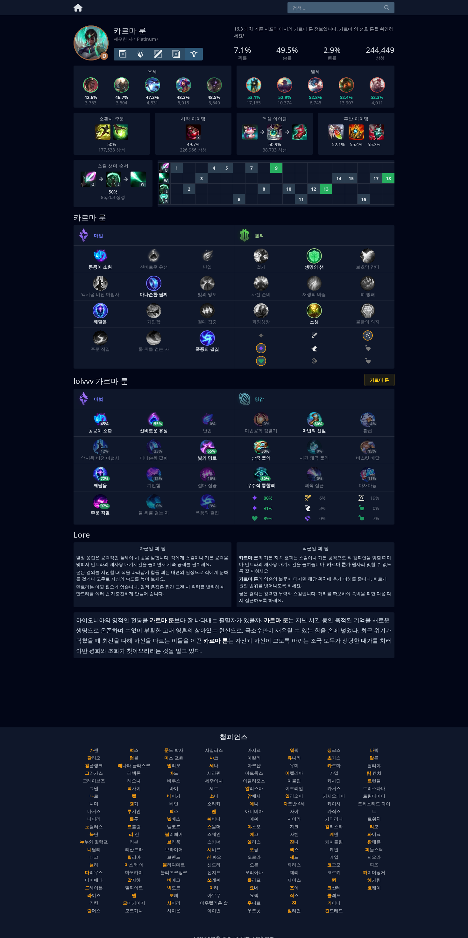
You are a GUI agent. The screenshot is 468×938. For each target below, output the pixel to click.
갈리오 (94, 758)
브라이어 (174, 849)
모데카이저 (134, 903)
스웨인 (214, 834)
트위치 (374, 819)
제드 (294, 857)
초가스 (334, 758)
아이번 (214, 910)
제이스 (294, 880)
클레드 (334, 895)
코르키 (334, 872)
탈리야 (374, 765)
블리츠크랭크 (173, 872)
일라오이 (294, 796)
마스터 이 (134, 865)
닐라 (93, 865)
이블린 (294, 781)
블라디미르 (174, 865)
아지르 (254, 750)
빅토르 (174, 888)
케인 (334, 849)
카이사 (334, 803)
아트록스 (254, 773)
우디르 (254, 903)
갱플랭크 (94, 765)
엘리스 (254, 842)
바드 (173, 773)
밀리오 (174, 765)
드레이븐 (94, 888)
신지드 (214, 872)
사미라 (174, 903)
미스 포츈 (173, 758)
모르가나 (134, 910)
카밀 (334, 773)
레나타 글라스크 (134, 765)
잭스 (294, 849)
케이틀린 (334, 842)
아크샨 (254, 765)
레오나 (134, 781)
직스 (294, 895)
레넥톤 (134, 773)
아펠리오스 (254, 781)
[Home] (78, 7)
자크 (294, 826)
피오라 (374, 857)
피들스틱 (374, 849)
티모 (374, 826)
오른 (254, 865)
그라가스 (94, 773)
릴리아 (134, 857)
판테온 (374, 842)
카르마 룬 (379, 380)
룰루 (134, 819)
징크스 (334, 750)
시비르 (214, 849)
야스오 (254, 826)
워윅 (294, 750)
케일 (334, 857)
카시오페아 (334, 796)
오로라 (254, 857)
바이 (173, 788)
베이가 (174, 796)
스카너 (214, 842)
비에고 (174, 880)
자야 (294, 811)
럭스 (134, 750)
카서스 (334, 788)
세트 (213, 788)
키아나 (334, 903)
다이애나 (94, 880)
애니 (254, 803)
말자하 (134, 880)
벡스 (173, 811)
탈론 (374, 758)
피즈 (374, 865)
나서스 (94, 811)
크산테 (334, 888)
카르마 (334, 765)
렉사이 (134, 788)
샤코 (213, 758)
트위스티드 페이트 (374, 807)
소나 (213, 796)
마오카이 (134, 872)
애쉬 (254, 819)
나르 (93, 796)
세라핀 (214, 773)
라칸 (93, 903)
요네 (254, 888)
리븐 (134, 842)
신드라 (214, 865)
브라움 (174, 842)
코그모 (334, 865)
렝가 (134, 803)
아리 (213, 888)
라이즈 (94, 895)
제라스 (294, 865)
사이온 (174, 910)
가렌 (93, 750)
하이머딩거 (374, 872)
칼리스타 (334, 826)
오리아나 (254, 872)
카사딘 (334, 781)
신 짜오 (214, 857)
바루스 (174, 781)
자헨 (294, 834)
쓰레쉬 (214, 880)
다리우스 (94, 872)
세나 (213, 765)
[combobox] (340, 7)
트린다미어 (374, 796)
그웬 (93, 788)
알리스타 (254, 788)
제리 (294, 872)
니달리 (94, 849)
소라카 (214, 803)
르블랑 (134, 826)
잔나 (294, 842)
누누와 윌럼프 (94, 842)
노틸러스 (94, 826)
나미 (93, 803)
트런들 (374, 781)
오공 (254, 849)
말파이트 (134, 888)
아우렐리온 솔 (214, 903)
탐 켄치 (374, 773)
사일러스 (214, 750)
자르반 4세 (294, 803)
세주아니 (214, 781)
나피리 (94, 819)
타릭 (374, 750)
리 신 (134, 834)
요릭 (254, 895)
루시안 (134, 811)
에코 (254, 834)
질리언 (294, 910)
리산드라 (134, 849)
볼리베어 (174, 834)
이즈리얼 (294, 788)
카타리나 (334, 819)
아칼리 (254, 758)
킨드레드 (334, 910)
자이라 (294, 819)
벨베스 (174, 819)
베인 (173, 803)
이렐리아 (294, 773)
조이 (294, 888)
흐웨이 (374, 888)
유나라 (294, 758)
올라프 (254, 880)
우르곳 (254, 910)
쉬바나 (214, 819)
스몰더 (214, 826)
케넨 (334, 834)
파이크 (374, 834)
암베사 (254, 796)
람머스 (94, 910)
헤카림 (374, 880)
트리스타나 (374, 788)
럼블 (134, 758)
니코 (93, 857)
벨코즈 (174, 826)
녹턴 (93, 834)
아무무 (214, 895)
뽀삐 (173, 895)
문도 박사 (173, 750)
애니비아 (254, 811)
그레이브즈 (94, 781)
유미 (294, 765)
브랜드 (174, 857)
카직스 (334, 811)
